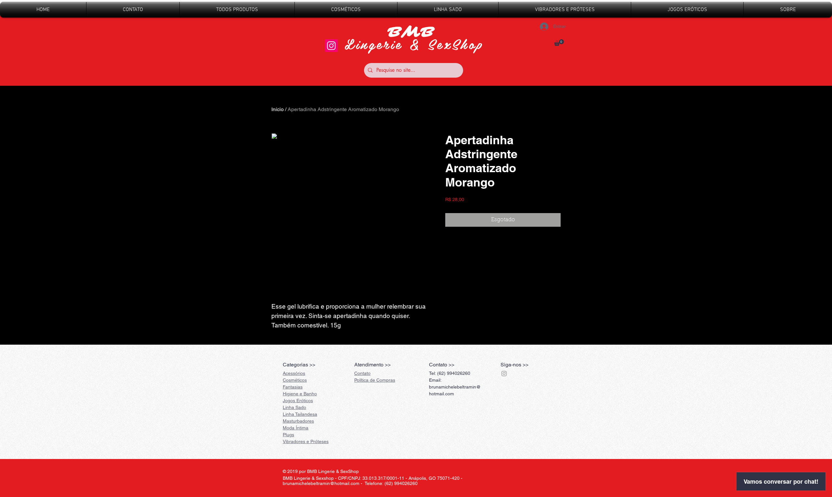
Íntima (295, 427)
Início (277, 109)
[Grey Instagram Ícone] (504, 373)
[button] (559, 42)
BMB (413, 32)
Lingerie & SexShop (414, 43)
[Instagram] (331, 45)
